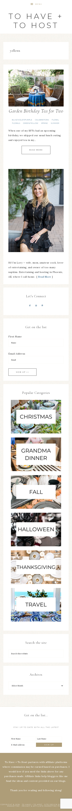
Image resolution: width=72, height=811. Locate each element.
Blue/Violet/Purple (22, 120)
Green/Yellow (30, 123)
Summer (55, 123)
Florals (16, 123)
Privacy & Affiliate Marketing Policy (43, 806)
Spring (44, 123)
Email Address (16, 353)
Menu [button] (38, 4)
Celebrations (42, 120)
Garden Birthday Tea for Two (36, 111)
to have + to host (36, 21)
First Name (15, 336)
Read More (36, 150)
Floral (55, 120)
